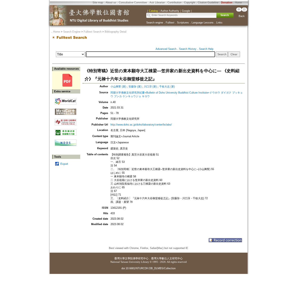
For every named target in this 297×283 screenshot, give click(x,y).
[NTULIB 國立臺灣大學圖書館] (65, 120)
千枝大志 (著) (167, 86)
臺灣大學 (119, 258)
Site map (98, 2)
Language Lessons (203, 22)
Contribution (174, 2)
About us (111, 2)
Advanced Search (166, 48)
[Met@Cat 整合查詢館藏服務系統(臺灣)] (65, 110)
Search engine (154, 22)
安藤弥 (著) (134, 86)
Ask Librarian (157, 2)
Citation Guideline (208, 2)
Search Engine (71, 31)
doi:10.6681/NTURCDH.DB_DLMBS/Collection (148, 268)
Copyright (189, 2)
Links (219, 22)
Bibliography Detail (115, 31)
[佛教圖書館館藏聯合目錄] (65, 131)
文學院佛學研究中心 (136, 258)
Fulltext (170, 22)
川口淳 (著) (150, 86)
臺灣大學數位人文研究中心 (167, 258)
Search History (187, 48)
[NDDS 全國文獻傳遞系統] (65, 145)
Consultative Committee (133, 2)
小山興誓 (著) (118, 86)
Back (242, 16)
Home (238, 2)
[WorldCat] (65, 100)
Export (64, 163)
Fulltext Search (92, 31)
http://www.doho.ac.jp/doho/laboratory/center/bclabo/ (141, 124)
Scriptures (183, 22)
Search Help (206, 48)
